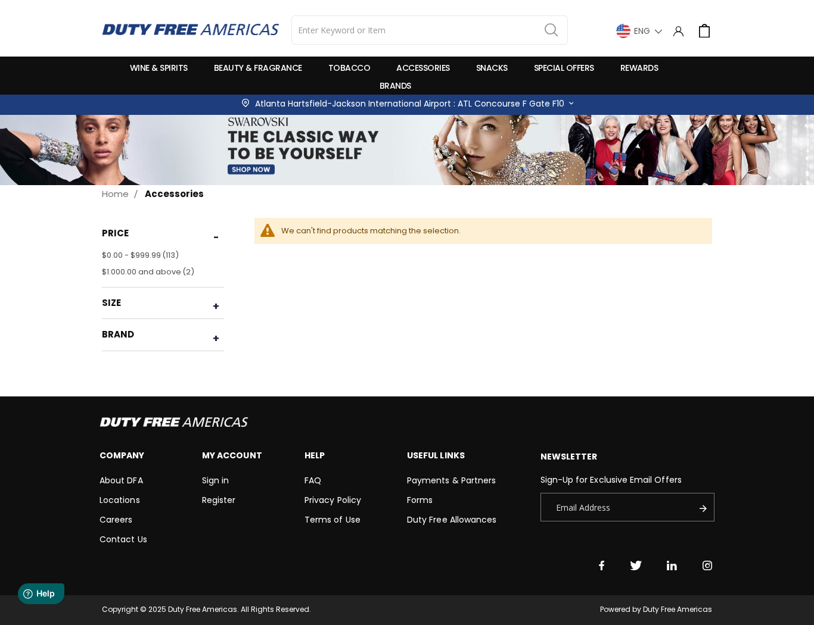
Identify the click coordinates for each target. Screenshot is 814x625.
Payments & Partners (451, 480)
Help (315, 455)
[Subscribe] (706, 507)
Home (115, 194)
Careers (116, 520)
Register (219, 500)
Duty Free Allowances (451, 520)
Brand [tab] (118, 334)
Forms (420, 500)
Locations (120, 500)
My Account (232, 455)
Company (122, 455)
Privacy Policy (333, 500)
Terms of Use (333, 520)
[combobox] (429, 30)
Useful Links (436, 455)
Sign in (215, 480)
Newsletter (569, 456)
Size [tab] (112, 302)
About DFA (121, 480)
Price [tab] (115, 233)
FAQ (313, 480)
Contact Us (123, 539)
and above (149, 271)
